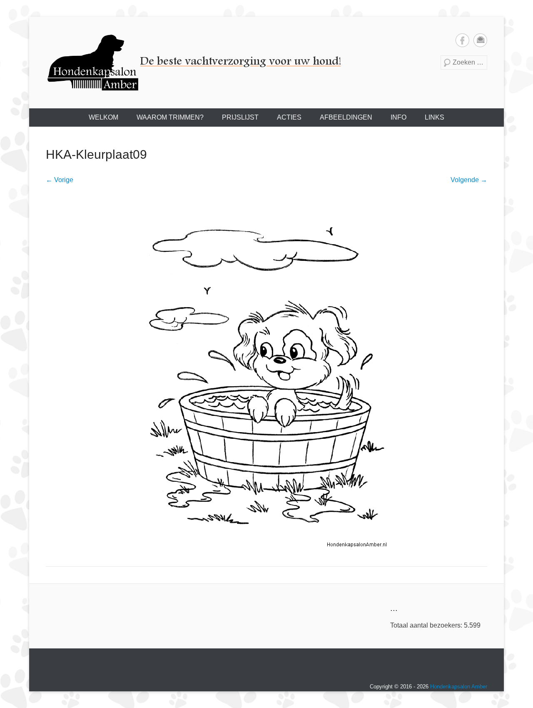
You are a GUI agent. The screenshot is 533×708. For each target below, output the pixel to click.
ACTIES (289, 117)
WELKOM (103, 117)
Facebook (462, 40)
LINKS (434, 117)
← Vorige (59, 179)
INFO (398, 117)
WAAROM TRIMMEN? (170, 117)
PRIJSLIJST (240, 117)
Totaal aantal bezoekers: (427, 625)
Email (480, 40)
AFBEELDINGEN (346, 117)
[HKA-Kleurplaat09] (266, 374)
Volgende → (469, 179)
